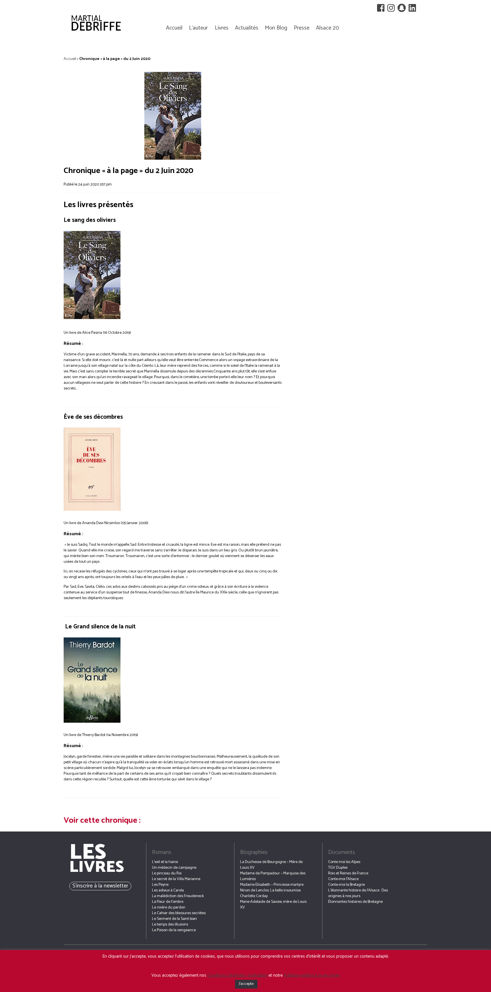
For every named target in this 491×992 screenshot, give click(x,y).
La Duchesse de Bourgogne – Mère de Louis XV (271, 865)
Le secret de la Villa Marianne (176, 879)
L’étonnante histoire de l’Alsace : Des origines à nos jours (358, 893)
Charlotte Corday (254, 896)
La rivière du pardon (168, 907)
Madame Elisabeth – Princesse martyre (271, 884)
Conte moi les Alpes (344, 862)
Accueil (174, 28)
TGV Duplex (338, 867)
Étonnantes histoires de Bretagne (355, 902)
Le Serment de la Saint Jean (174, 919)
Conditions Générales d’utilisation (237, 975)
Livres (221, 28)
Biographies (254, 852)
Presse (301, 28)
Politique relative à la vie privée (312, 975)
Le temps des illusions (170, 924)
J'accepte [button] (246, 984)
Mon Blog (276, 28)
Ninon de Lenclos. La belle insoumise (270, 890)
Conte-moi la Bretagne (346, 884)
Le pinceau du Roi (167, 873)
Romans (161, 852)
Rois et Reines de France (348, 873)
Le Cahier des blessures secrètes (179, 913)
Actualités (246, 28)
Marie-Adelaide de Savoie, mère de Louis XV (273, 905)
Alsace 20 (327, 28)
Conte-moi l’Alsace (343, 879)
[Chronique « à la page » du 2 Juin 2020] (173, 116)
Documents (341, 852)
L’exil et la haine (165, 862)
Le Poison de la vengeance (174, 930)
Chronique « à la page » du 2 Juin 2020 (128, 170)
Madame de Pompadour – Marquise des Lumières (272, 876)
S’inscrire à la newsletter (100, 886)
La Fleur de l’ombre (167, 902)
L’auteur (198, 28)
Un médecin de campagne (174, 867)
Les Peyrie (160, 884)
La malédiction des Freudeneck (178, 896)
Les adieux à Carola (168, 890)
